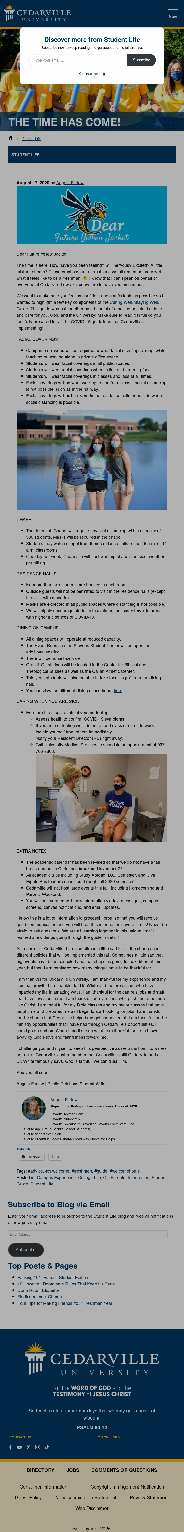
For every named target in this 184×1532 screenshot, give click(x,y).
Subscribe (141, 60)
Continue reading (92, 73)
